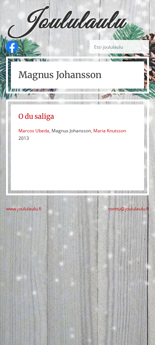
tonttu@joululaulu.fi (128, 209)
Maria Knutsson (109, 130)
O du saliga (36, 116)
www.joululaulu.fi (23, 209)
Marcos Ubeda (33, 130)
